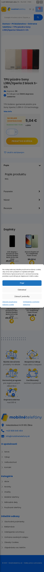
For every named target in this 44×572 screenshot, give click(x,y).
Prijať (22, 283)
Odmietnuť (22, 290)
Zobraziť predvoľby (22, 296)
